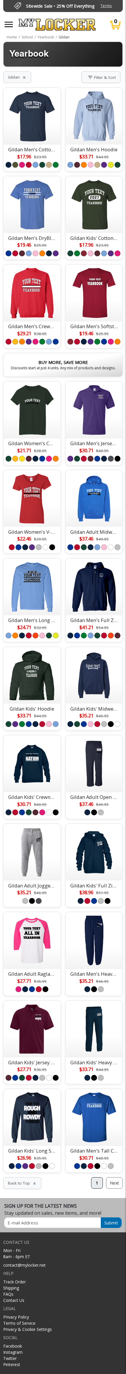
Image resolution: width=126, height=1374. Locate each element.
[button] (8, 24)
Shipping (11, 1288)
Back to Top (22, 1183)
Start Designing (31, 133)
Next (114, 1183)
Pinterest (11, 1364)
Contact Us (13, 1300)
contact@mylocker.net (24, 1265)
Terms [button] (106, 5)
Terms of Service (19, 1323)
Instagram (13, 1352)
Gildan (17, 77)
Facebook (12, 1346)
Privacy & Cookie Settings (27, 1329)
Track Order (14, 1282)
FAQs (8, 1294)
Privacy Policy (16, 1317)
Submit (111, 1223)
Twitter (10, 1358)
